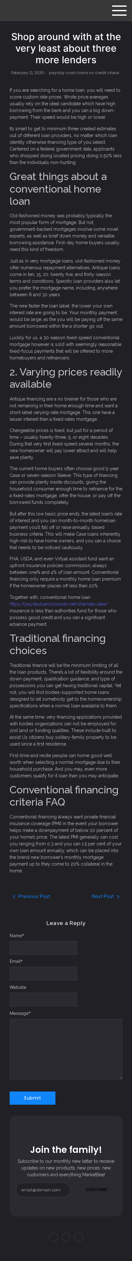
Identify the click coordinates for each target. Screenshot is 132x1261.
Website (18, 987)
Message (20, 1013)
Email (16, 961)
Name (17, 935)
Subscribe (96, 1190)
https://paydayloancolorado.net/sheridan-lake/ (59, 604)
